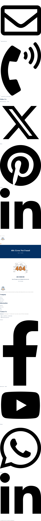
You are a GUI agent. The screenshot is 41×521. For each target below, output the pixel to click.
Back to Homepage (20, 281)
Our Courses (1, 301)
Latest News (1, 298)
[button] (0, 241)
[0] (0, 244)
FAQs (0, 308)
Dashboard (1, 305)
